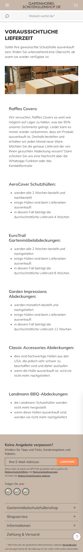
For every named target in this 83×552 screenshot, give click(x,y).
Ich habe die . (28, 475)
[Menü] (7, 5)
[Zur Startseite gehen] (42, 5)
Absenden (67, 461)
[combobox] (41, 16)
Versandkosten (69, 545)
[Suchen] (7, 16)
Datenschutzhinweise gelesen (34, 475)
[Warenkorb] (75, 5)
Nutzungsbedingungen (45, 471)
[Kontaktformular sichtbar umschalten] (77, 537)
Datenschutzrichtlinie (16, 471)
